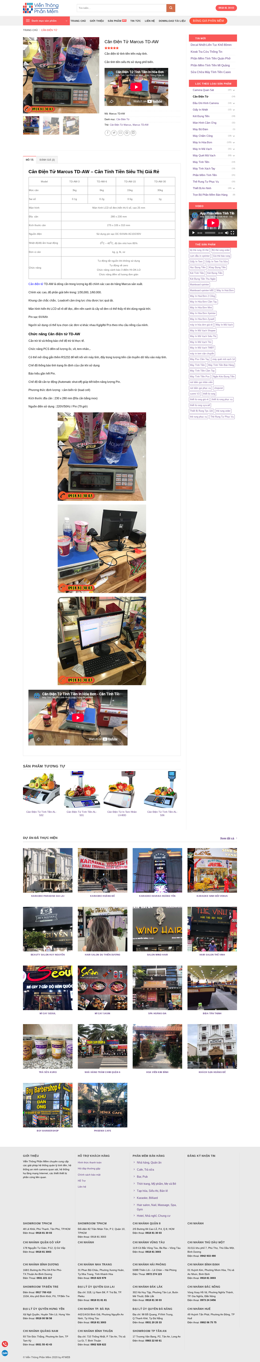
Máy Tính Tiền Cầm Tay (202, 370)
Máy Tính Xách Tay (204, 168)
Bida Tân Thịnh (212, 1013)
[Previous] (29, 75)
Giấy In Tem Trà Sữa (217, 261)
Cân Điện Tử (49, 30)
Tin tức (135, 20)
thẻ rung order (223, 411)
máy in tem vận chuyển (202, 353)
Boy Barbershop (48, 1131)
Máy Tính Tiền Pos (200, 376)
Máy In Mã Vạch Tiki (200, 342)
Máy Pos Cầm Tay (199, 359)
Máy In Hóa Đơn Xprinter (203, 313)
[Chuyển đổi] (233, 90)
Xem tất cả (227, 838)
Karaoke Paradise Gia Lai (47, 896)
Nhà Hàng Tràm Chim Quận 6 (102, 1072)
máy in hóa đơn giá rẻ (201, 324)
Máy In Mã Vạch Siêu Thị (203, 336)
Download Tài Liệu (172, 20)
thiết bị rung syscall (200, 405)
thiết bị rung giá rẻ (199, 399)
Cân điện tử (35, 284)
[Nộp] (170, 8)
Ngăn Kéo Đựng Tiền (224, 376)
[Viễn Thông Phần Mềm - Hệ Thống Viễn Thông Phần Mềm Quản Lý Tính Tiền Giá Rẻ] (47, 8)
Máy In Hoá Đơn (225, 290)
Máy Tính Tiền (201, 161)
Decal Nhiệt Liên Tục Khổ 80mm (211, 44)
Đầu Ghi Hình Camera (206, 103)
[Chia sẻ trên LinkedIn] (133, 133)
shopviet (218, 388)
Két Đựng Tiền (201, 116)
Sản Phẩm (114, 20)
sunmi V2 (195, 393)
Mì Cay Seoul (48, 1013)
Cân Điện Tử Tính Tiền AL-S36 (162, 813)
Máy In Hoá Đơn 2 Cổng (202, 296)
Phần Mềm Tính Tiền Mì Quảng (210, 65)
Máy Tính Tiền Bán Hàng (221, 365)
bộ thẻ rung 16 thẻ (199, 250)
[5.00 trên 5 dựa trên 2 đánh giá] (143, 48)
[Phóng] (27, 109)
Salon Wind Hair (157, 955)
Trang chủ (78, 20)
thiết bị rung (209, 393)
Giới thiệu (97, 20)
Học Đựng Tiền (198, 267)
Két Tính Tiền (197, 273)
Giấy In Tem (196, 261)
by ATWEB (64, 1357)
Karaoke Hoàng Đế (102, 896)
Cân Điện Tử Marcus (120, 124)
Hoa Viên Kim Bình (157, 1072)
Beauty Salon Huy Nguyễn (48, 955)
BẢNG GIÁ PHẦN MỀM (208, 20)
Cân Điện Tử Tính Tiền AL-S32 (41, 813)
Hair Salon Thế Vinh (212, 955)
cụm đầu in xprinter (200, 256)
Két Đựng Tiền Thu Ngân (203, 279)
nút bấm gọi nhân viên (201, 382)
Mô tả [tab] (29, 160)
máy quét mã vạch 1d (223, 359)
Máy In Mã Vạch (202, 148)
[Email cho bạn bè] (120, 133)
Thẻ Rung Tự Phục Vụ (206, 181)
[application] (213, 222)
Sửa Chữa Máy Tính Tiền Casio (211, 72)
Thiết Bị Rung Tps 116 (201, 411)
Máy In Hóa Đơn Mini (201, 307)
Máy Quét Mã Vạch (204, 155)
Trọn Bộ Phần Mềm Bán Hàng (210, 194)
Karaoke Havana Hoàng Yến (157, 896)
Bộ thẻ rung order (221, 250)
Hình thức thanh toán (90, 1162)
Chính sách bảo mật (89, 1174)
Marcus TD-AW (140, 124)
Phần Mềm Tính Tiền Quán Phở (211, 58)
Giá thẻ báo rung (221, 256)
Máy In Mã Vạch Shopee (202, 330)
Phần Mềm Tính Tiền (205, 175)
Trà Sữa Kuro (48, 1072)
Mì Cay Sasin (102, 1013)
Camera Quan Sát (203, 89)
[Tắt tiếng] (227, 233)
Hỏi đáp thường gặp (89, 1168)
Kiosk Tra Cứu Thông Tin (206, 51)
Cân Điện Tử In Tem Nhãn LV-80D (122, 813)
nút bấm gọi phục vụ (200, 388)
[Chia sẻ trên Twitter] (114, 133)
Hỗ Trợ (82, 1180)
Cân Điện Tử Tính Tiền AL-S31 (82, 813)
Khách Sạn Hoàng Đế (212, 1072)
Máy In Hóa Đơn (202, 142)
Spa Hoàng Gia (157, 1013)
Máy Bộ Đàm (200, 129)
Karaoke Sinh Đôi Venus (212, 896)
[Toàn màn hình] (232, 233)
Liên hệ (150, 20)
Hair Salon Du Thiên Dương (102, 955)
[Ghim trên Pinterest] (127, 133)
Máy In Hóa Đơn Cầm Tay (203, 301)
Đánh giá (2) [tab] (47, 160)
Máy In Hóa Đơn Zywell (202, 319)
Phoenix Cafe (102, 1131)
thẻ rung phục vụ (198, 416)
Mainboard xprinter (199, 284)
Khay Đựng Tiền (217, 267)
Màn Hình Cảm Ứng (204, 122)
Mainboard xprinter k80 (201, 290)
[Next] (93, 75)
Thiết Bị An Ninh (202, 188)
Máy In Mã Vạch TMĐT (202, 347)
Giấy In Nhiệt (200, 109)
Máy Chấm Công (203, 135)
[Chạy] (193, 233)
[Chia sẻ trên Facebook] (108, 133)
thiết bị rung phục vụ (222, 399)
